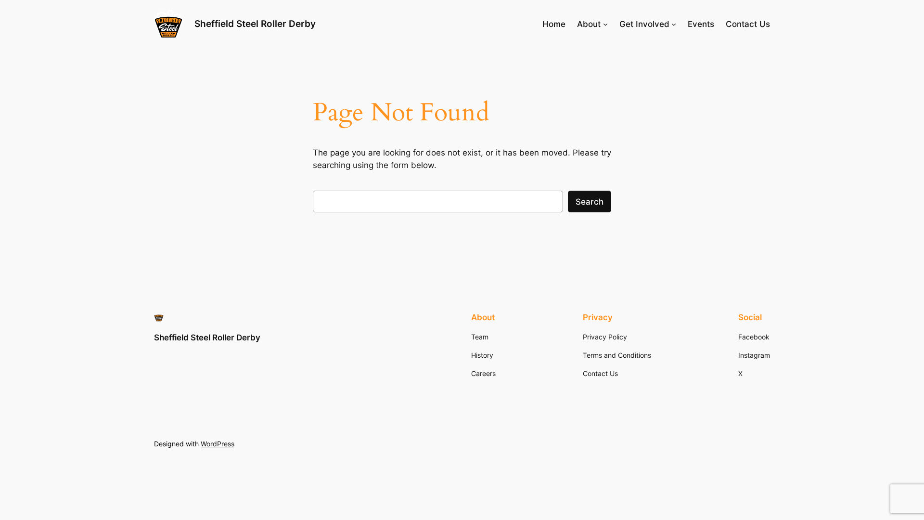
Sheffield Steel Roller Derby (255, 23)
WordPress (217, 444)
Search (589, 202)
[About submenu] (605, 24)
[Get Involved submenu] (673, 24)
